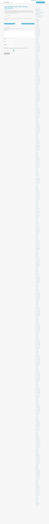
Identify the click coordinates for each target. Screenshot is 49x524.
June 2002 (37, 417)
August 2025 (37, 35)
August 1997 (37, 495)
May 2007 (37, 336)
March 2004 (37, 388)
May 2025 (37, 39)
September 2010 (38, 281)
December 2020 (38, 112)
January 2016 (37, 193)
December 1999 (38, 458)
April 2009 (37, 304)
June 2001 (37, 433)
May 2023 (37, 72)
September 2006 (38, 347)
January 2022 (37, 94)
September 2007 (38, 330)
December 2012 (38, 244)
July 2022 (37, 86)
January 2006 (37, 358)
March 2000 (37, 454)
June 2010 (37, 285)
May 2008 (37, 319)
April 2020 (37, 123)
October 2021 (37, 98)
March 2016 (37, 190)
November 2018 (38, 146)
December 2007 (38, 326)
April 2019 (37, 139)
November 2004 (38, 377)
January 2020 (37, 127)
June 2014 (37, 219)
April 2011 (37, 271)
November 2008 (38, 311)
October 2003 (38, 395)
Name (5, 38)
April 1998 (37, 484)
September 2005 (38, 363)
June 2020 (37, 120)
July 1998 (37, 480)
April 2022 (37, 90)
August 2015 (37, 200)
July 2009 (37, 300)
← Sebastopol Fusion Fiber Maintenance (10, 23)
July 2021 (37, 102)
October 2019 (37, 131)
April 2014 (37, 222)
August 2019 (37, 134)
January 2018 (37, 160)
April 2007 (37, 337)
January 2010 (37, 292)
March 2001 (37, 437)
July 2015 (37, 201)
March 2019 (37, 141)
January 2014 (37, 226)
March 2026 (37, 27)
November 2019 (38, 130)
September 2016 (38, 182)
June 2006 (37, 351)
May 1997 (37, 499)
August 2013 (37, 233)
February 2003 (38, 406)
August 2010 (37, 282)
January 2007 (37, 341)
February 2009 (38, 307)
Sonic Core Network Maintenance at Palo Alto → (28, 23)
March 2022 (37, 91)
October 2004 (38, 378)
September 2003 (38, 396)
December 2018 (38, 145)
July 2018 (37, 152)
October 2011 (37, 263)
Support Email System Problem (40, 12)
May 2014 (37, 220)
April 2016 (37, 189)
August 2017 (37, 167)
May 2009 (37, 303)
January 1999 (37, 472)
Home (12, 2)
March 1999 (37, 469)
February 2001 (38, 439)
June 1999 (37, 465)
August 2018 (37, 150)
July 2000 (37, 448)
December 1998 (38, 473)
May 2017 (37, 171)
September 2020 (38, 116)
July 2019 (37, 135)
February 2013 (38, 241)
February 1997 (38, 503)
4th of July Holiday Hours (39, 17)
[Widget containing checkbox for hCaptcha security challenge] (9, 50)
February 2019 (38, 142)
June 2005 (37, 367)
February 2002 (38, 422)
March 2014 (37, 223)
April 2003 (37, 403)
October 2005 (38, 362)
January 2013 (37, 242)
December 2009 (38, 293)
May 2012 (37, 253)
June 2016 (37, 186)
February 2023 (38, 76)
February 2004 (38, 389)
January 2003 (37, 407)
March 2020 (37, 124)
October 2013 (37, 230)
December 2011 (38, 260)
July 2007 (37, 333)
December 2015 (38, 194)
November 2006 (38, 344)
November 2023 (38, 64)
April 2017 (37, 172)
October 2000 (38, 444)
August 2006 (37, 348)
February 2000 (38, 455)
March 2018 (37, 157)
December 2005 (38, 359)
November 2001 (38, 426)
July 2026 (37, 21)
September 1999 (38, 462)
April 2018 (37, 156)
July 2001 (37, 432)
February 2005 (38, 373)
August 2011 (37, 266)
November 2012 (38, 245)
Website (5, 44)
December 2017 (38, 161)
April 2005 (37, 370)
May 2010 (37, 286)
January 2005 (37, 374)
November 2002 (38, 410)
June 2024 (37, 54)
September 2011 (38, 264)
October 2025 (38, 32)
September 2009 (38, 297)
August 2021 (37, 101)
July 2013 (37, 234)
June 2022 (37, 87)
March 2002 (37, 421)
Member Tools (43, 0)
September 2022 (38, 83)
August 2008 (37, 315)
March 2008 (37, 322)
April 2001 (37, 436)
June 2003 (37, 400)
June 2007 (37, 334)
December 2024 (38, 46)
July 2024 (37, 53)
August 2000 (37, 447)
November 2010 (38, 278)
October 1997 (37, 492)
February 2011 (37, 274)
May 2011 (37, 270)
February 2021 (38, 109)
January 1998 (37, 488)
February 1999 (38, 470)
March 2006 (37, 355)
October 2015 (37, 197)
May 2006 (37, 352)
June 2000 (37, 450)
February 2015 (38, 208)
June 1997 (37, 498)
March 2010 (37, 289)
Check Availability (40, 2)
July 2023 (37, 69)
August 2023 (37, 68)
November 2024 (38, 47)
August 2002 (37, 414)
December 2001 (38, 425)
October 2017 (37, 164)
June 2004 (37, 384)
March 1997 (37, 502)
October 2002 (38, 411)
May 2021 (37, 105)
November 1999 (38, 459)
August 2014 (37, 216)
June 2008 (37, 318)
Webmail (40, 0)
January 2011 (37, 275)
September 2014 (38, 215)
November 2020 (38, 113)
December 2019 (38, 128)
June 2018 (37, 153)
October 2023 (38, 65)
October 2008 (38, 312)
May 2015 (37, 204)
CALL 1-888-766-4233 (33, 0)
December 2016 (38, 178)
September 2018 (38, 149)
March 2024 (37, 58)
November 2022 (38, 80)
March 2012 (37, 256)
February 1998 (38, 487)
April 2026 (37, 25)
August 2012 (37, 249)
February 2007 (38, 340)
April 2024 (37, 57)
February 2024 (38, 60)
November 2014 (38, 212)
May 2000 (37, 451)
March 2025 (37, 42)
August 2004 (37, 381)
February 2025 (38, 43)
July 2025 (37, 36)
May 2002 (37, 418)
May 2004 (37, 385)
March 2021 (37, 108)
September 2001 (38, 429)
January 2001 (37, 440)
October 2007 (38, 329)
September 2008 (38, 314)
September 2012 (38, 248)
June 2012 (37, 252)
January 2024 (37, 61)
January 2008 (37, 325)
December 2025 (38, 31)
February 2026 (38, 28)
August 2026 (37, 20)
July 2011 (37, 267)
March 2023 (37, 75)
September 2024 (38, 50)
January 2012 (37, 259)
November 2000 (38, 443)
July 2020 (37, 119)
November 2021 (38, 97)
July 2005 (37, 366)
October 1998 (37, 476)
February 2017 (38, 175)
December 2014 (38, 211)
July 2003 (37, 399)
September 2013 (38, 231)
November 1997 (38, 491)
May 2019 (37, 138)
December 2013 (38, 227)
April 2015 (37, 205)
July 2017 (37, 168)
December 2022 (38, 79)
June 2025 (37, 38)
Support (38, 0)
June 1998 (37, 481)
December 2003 (38, 392)
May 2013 (37, 237)
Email (5, 41)
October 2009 (38, 296)
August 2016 (37, 183)
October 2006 (38, 345)
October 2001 (37, 428)
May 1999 (37, 466)
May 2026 (37, 24)
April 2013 (37, 238)
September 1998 (38, 477)
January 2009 (37, 308)
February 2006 (38, 356)
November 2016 (38, 179)
